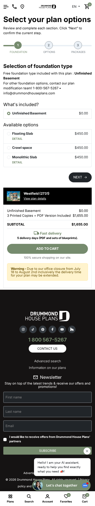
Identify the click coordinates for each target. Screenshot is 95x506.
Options (49, 48)
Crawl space (22, 148)
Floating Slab (22, 133)
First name (14, 397)
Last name (13, 411)
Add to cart (47, 248)
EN (74, 6)
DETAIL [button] (17, 138)
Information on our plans (47, 368)
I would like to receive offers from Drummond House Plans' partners (49, 439)
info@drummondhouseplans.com (29, 93)
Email (10, 426)
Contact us (47, 348)
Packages (78, 48)
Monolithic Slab (24, 157)
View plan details (35, 198)
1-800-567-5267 (45, 88)
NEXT (80, 177)
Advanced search (47, 361)
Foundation (18, 48)
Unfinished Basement (29, 113)
